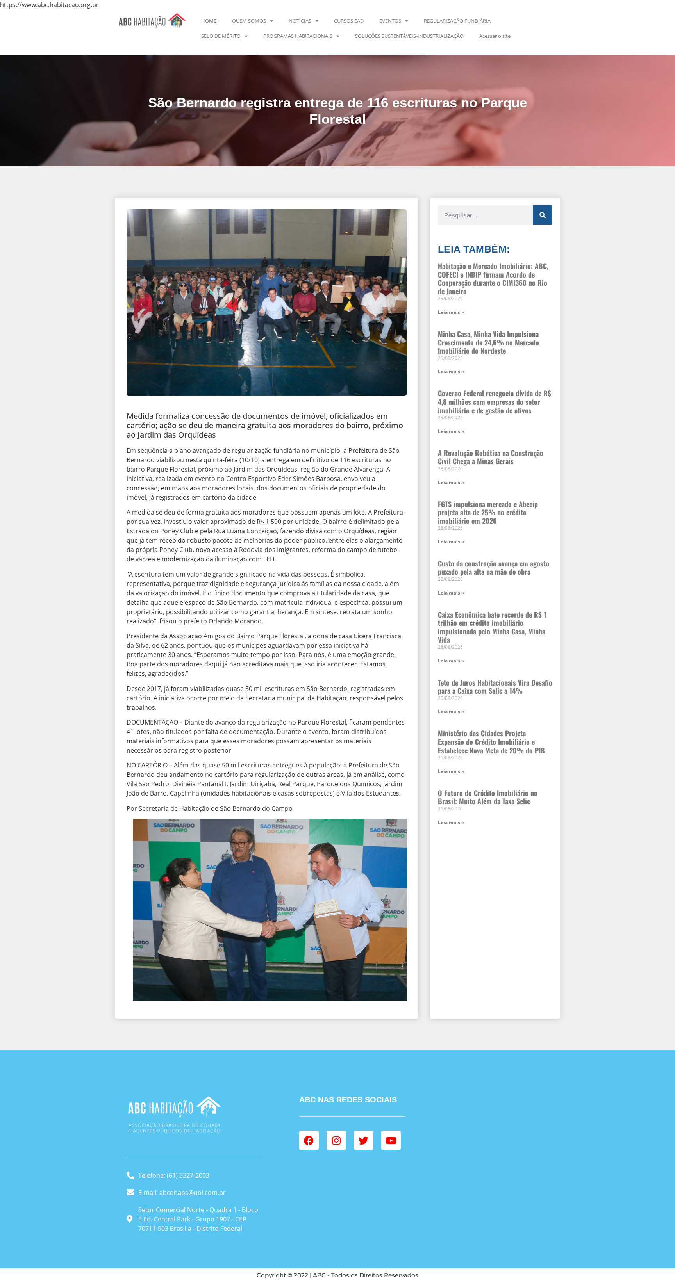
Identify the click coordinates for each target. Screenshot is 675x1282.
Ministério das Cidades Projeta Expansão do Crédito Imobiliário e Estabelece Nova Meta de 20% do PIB (491, 741)
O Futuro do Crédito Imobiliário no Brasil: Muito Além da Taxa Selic (488, 797)
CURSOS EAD (349, 20)
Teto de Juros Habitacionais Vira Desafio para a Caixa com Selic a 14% (495, 686)
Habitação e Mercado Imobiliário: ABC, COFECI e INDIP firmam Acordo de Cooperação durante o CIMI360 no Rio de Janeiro (493, 278)
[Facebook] (309, 1140)
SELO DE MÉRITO (221, 35)
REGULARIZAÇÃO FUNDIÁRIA (457, 20)
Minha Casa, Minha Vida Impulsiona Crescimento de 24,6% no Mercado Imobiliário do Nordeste (488, 342)
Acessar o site (495, 35)
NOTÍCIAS (300, 20)
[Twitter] (363, 1140)
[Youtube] (391, 1140)
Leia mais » (451, 312)
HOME (208, 20)
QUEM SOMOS (249, 20)
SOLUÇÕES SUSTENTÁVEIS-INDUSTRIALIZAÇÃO (409, 35)
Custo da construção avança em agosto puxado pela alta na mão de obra (493, 567)
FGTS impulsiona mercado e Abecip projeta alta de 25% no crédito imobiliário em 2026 (488, 512)
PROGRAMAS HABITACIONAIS (297, 35)
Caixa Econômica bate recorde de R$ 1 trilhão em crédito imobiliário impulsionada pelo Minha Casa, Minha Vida (492, 627)
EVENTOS (390, 20)
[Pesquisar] (542, 215)
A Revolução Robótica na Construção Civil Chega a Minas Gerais (490, 457)
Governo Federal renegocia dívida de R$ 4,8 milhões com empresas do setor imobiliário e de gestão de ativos (494, 401)
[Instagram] (336, 1140)
